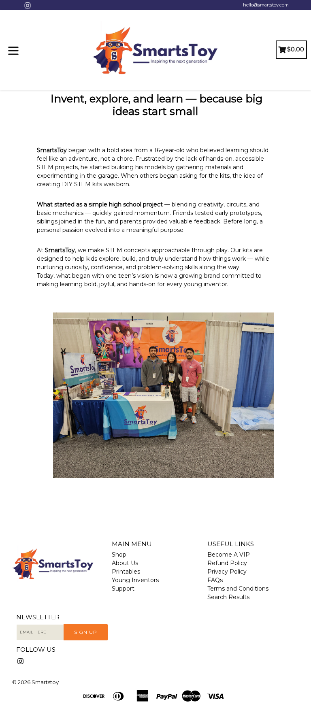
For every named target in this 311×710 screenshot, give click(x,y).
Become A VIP (228, 554)
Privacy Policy (227, 571)
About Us (125, 563)
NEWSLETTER (38, 617)
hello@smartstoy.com (266, 5)
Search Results (228, 597)
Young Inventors (135, 580)
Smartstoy (45, 682)
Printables (126, 571)
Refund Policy (227, 563)
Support (123, 588)
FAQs (215, 580)
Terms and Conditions (237, 588)
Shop (119, 554)
